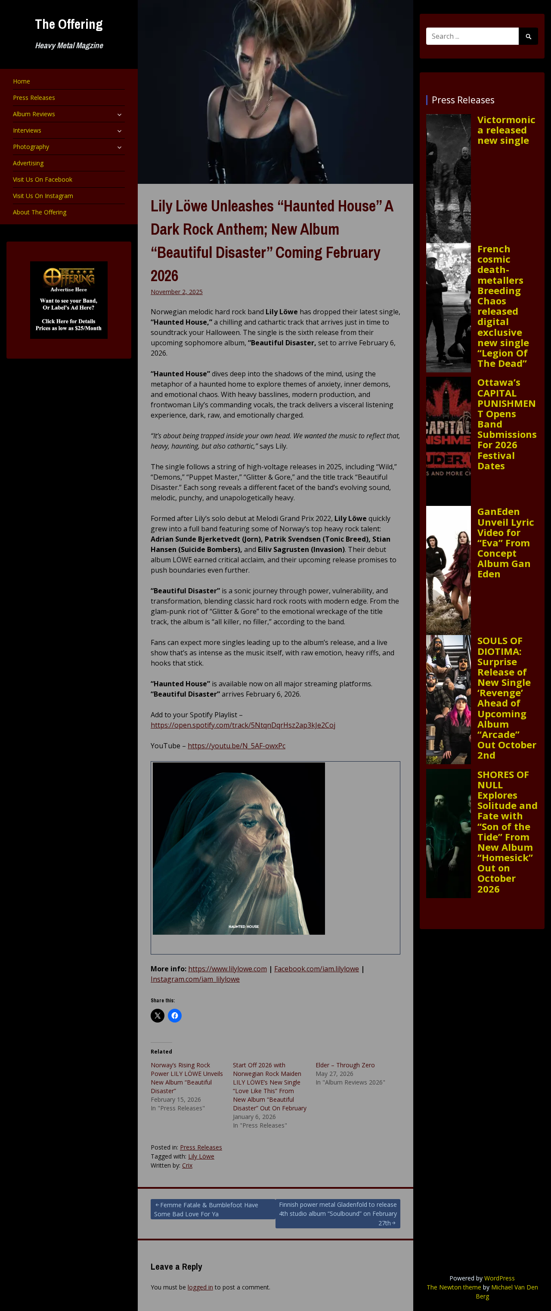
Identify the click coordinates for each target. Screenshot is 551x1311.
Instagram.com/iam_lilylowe (195, 979)
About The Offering (39, 212)
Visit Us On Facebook (42, 179)
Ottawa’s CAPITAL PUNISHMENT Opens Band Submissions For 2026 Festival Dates (507, 424)
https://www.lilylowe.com (227, 968)
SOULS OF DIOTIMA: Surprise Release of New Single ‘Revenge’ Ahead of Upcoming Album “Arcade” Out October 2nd (506, 697)
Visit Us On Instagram (43, 196)
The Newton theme (454, 1287)
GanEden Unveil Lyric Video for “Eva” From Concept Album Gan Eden (505, 542)
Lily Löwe (201, 1156)
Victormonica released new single (506, 130)
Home (21, 81)
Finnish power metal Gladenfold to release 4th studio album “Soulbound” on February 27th (338, 1213)
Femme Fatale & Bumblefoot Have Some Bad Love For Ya (206, 1209)
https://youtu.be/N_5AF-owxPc (236, 745)
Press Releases (34, 97)
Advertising (28, 163)
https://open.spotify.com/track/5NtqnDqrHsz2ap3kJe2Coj (243, 725)
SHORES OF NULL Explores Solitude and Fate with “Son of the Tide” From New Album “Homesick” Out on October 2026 (507, 831)
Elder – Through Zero (345, 1065)
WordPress (499, 1278)
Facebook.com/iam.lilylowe (316, 968)
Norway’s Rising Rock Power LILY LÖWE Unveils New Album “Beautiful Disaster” (187, 1078)
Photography (31, 147)
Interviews (27, 130)
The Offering (69, 24)
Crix (187, 1165)
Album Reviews (34, 114)
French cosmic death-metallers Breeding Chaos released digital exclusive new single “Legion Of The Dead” (503, 305)
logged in (200, 1287)
